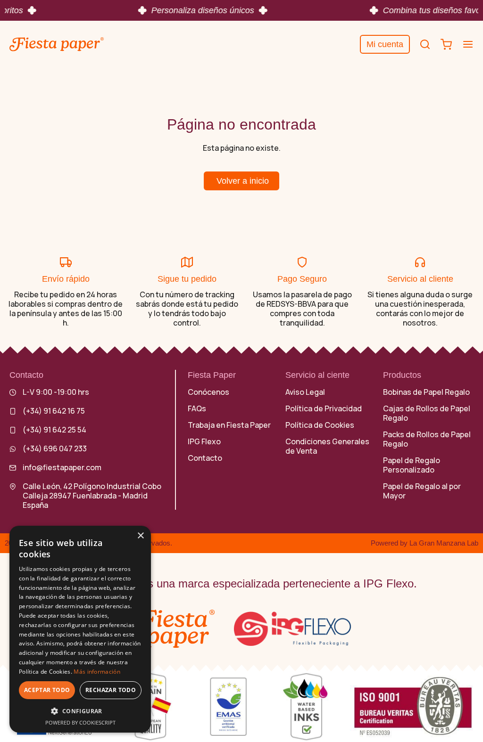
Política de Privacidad (323, 408)
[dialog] (80, 629)
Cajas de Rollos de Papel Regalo (426, 413)
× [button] (140, 535)
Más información (97, 672)
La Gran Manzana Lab (443, 543)
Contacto (205, 458)
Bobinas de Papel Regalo (426, 392)
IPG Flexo (204, 441)
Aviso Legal (305, 392)
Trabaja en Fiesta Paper (229, 425)
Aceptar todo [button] (47, 690)
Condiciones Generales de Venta (327, 446)
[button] (80, 711)
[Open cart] (446, 44)
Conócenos (208, 392)
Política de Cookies (319, 425)
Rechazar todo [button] (110, 690)
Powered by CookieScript (80, 722)
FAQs (197, 408)
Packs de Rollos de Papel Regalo (427, 439)
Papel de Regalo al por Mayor (422, 491)
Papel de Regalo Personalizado (411, 465)
